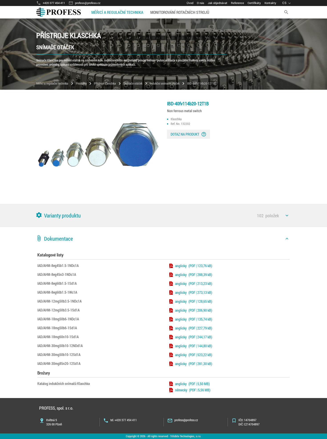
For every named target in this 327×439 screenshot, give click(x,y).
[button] (163, 215)
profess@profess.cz (186, 420)
